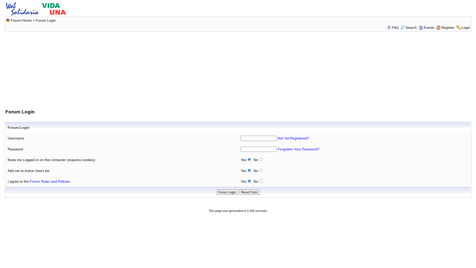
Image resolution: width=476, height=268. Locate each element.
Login (465, 28)
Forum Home (21, 20)
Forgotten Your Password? (299, 149)
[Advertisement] (238, 69)
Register (447, 28)
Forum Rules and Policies (50, 181)
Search (411, 28)
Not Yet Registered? (293, 138)
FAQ (395, 28)
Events (429, 28)
